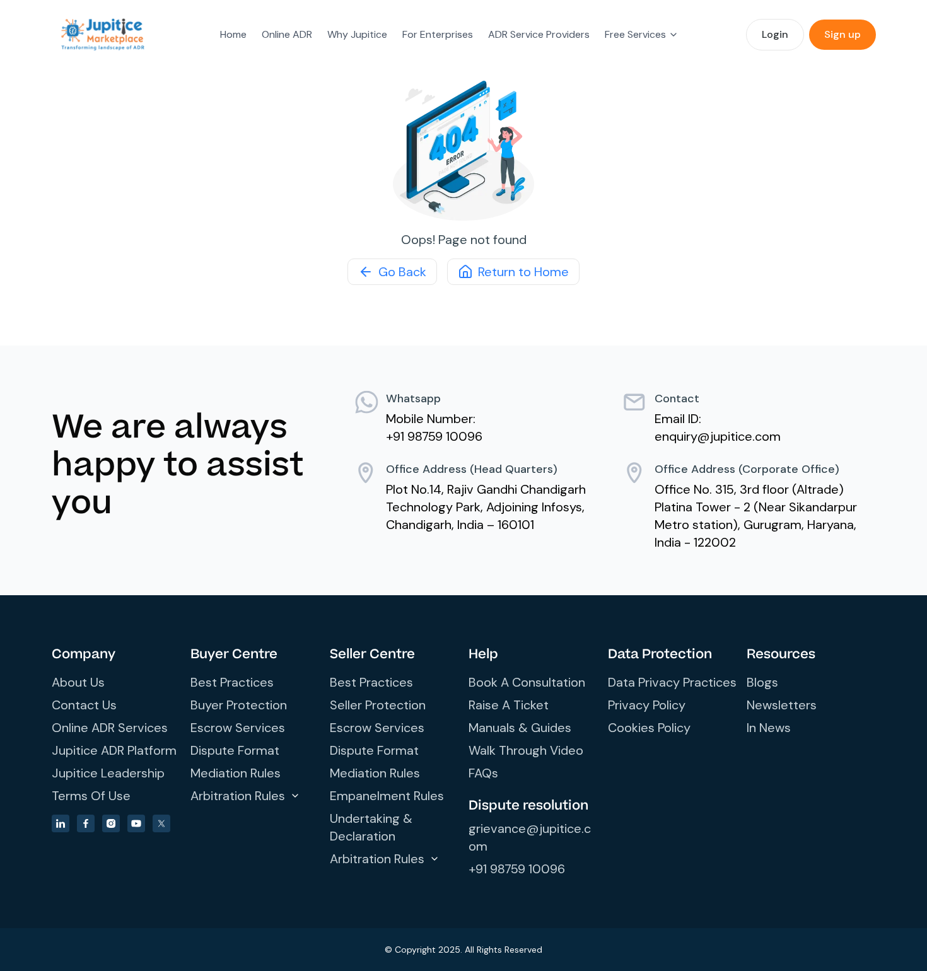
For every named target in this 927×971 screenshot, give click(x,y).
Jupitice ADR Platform (114, 750)
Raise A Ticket (509, 705)
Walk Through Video (526, 750)
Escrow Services (237, 727)
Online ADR (287, 34)
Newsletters (782, 705)
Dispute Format (234, 750)
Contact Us (84, 705)
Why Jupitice (357, 34)
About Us (78, 682)
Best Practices (232, 682)
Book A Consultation (527, 682)
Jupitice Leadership (108, 773)
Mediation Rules (235, 773)
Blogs (762, 682)
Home (233, 34)
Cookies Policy (649, 727)
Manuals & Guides (520, 727)
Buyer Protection (238, 705)
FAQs (483, 773)
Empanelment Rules (387, 796)
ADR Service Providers (539, 34)
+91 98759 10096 (517, 869)
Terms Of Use (91, 796)
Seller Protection (378, 705)
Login (775, 34)
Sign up (842, 34)
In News (769, 727)
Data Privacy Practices (672, 682)
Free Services (635, 34)
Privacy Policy (646, 705)
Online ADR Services (110, 727)
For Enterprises (437, 34)
